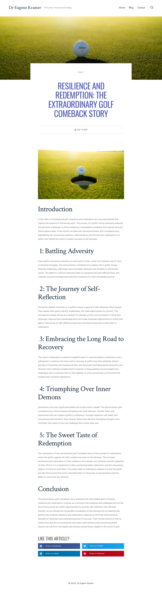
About (122, 7)
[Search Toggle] (152, 7)
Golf (81, 72)
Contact (141, 7)
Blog (131, 7)
